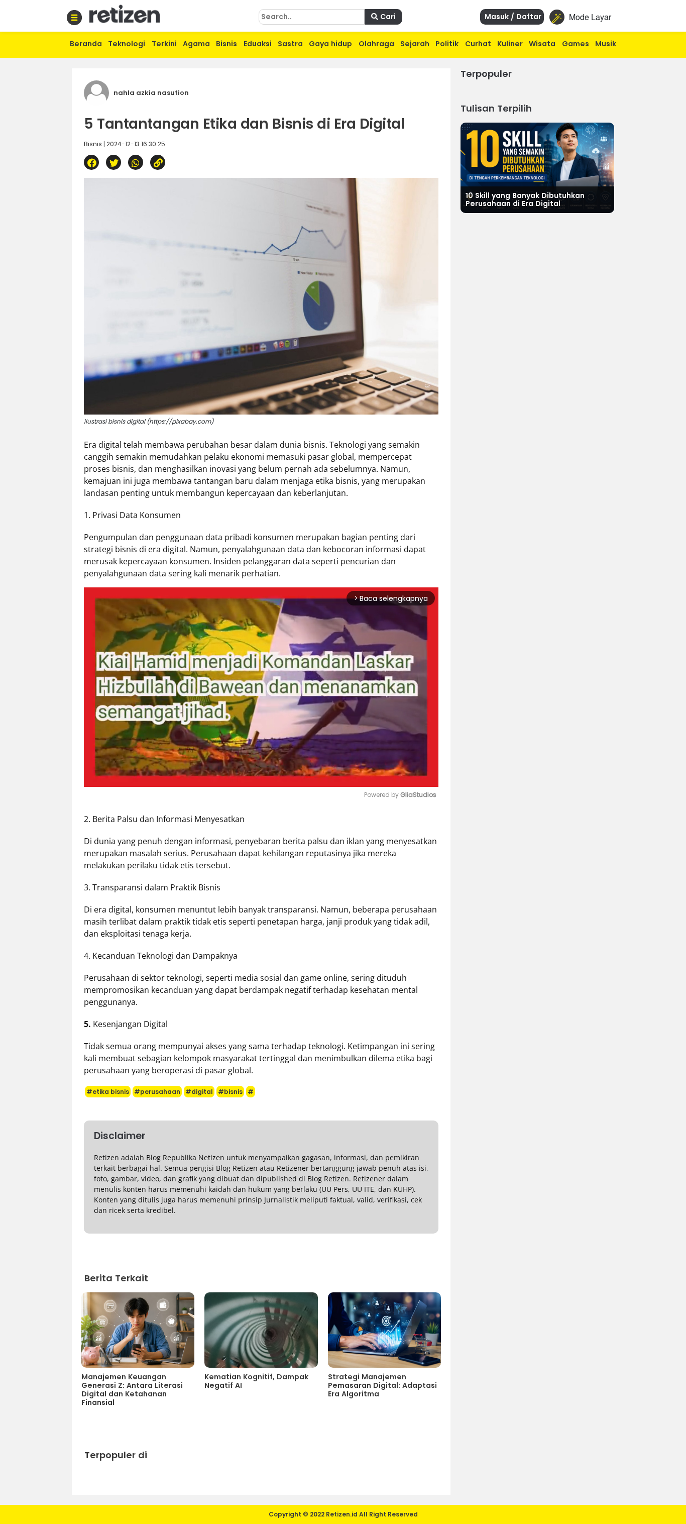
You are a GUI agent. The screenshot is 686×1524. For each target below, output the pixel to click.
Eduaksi (258, 44)
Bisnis (226, 44)
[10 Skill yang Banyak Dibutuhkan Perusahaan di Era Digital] (537, 166)
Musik (605, 44)
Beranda (86, 44)
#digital (199, 1091)
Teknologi (126, 44)
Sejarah (414, 44)
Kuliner (510, 44)
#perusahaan (157, 1091)
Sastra (290, 44)
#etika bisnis (107, 1091)
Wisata (542, 44)
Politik (447, 44)
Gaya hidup (330, 44)
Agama (196, 44)
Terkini (164, 44)
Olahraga (376, 44)
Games (575, 44)
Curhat (478, 44)
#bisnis (230, 1091)
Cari (387, 17)
